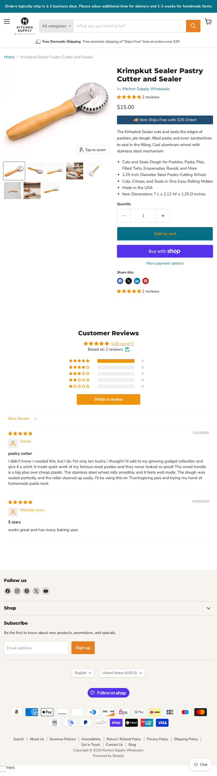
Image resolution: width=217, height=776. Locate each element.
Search (18, 739)
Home (9, 57)
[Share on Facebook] (120, 281)
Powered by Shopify (108, 755)
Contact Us (114, 744)
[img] (20, 433)
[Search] (193, 26)
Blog (132, 744)
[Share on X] (128, 281)
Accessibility (91, 739)
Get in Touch (90, 744)
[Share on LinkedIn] (137, 281)
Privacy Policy (157, 739)
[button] (14, 171)
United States (119, 673)
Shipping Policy (186, 739)
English (80, 673)
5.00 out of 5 (122, 343)
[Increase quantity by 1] (163, 216)
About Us (37, 739)
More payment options (165, 263)
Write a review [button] (108, 399)
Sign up (83, 648)
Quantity (124, 204)
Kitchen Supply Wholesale (146, 88)
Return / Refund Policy (124, 739)
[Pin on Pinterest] (145, 281)
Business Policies (63, 739)
